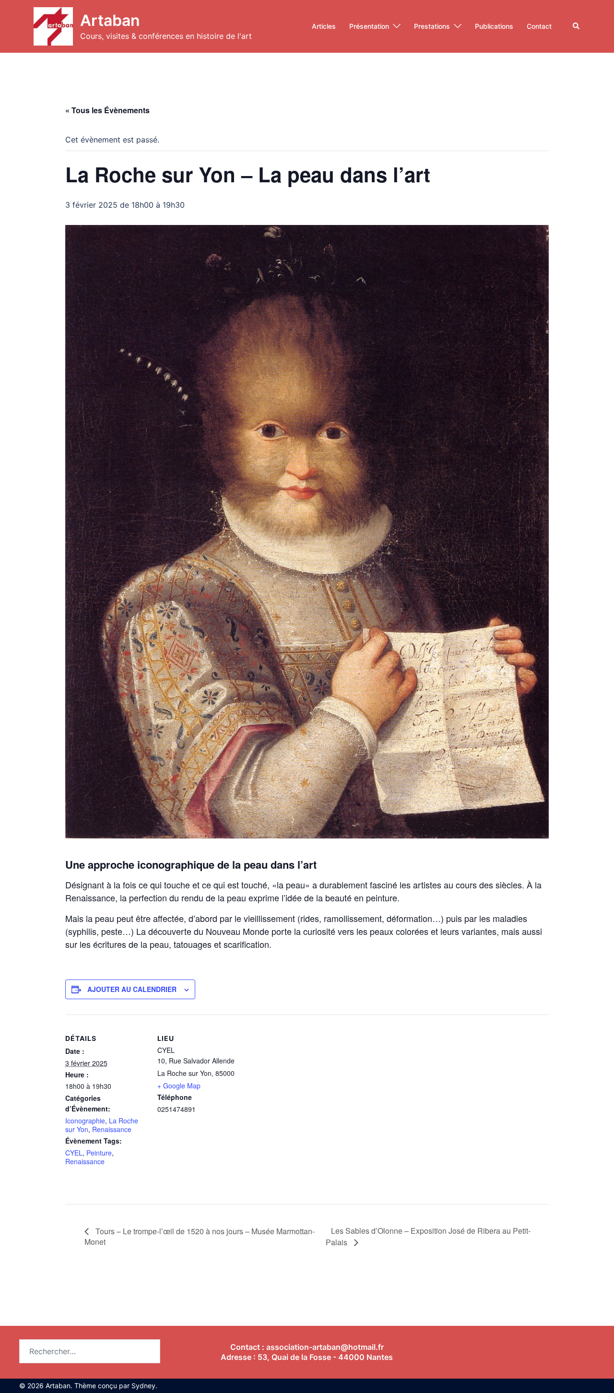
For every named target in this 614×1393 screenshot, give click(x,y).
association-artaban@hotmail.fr (325, 1347)
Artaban (110, 20)
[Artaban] (53, 26)
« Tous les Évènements (107, 110)
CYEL (74, 1152)
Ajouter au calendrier (132, 989)
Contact (539, 26)
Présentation (369, 26)
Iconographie (85, 1120)
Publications (494, 26)
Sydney (143, 1385)
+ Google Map (179, 1085)
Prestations (432, 26)
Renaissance (111, 1129)
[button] (576, 26)
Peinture (99, 1152)
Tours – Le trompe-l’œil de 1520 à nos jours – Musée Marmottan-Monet (199, 1236)
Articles (324, 26)
